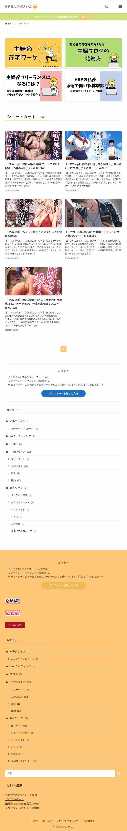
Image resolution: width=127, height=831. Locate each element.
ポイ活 (16, 516)
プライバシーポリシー (67, 820)
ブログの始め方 (14, 799)
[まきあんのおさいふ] (21, 6)
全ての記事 (47, 820)
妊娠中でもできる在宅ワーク (22, 803)
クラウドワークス (22, 502)
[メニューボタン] (120, 6)
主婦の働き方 (20, 451)
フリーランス (20, 459)
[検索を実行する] (118, 773)
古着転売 (17, 523)
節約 (16, 480)
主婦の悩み (19, 466)
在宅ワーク (19, 487)
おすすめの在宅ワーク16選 (21, 795)
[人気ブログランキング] (12, 602)
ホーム (36, 820)
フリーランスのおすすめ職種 (22, 807)
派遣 (15, 473)
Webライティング (22, 436)
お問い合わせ (88, 820)
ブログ (16, 443)
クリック (86, 16)
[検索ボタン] (107, 6)
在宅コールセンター (23, 530)
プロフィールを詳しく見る (63, 393)
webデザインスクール (24, 428)
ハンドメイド (20, 509)
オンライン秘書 (21, 495)
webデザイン (19, 421)
